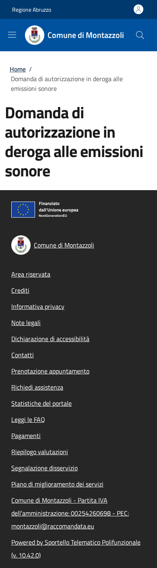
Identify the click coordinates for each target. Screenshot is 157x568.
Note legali (26, 322)
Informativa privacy (37, 306)
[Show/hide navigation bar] (12, 34)
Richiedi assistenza (37, 387)
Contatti (22, 355)
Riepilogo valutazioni (39, 452)
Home (18, 69)
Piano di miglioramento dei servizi (57, 484)
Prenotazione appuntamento (50, 371)
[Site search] (140, 35)
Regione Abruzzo (31, 9)
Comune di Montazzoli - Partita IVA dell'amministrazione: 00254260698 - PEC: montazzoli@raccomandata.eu (70, 513)
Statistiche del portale (41, 403)
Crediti (20, 290)
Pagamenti (26, 435)
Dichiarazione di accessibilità (50, 339)
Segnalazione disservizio (44, 468)
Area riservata (30, 274)
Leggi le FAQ (28, 419)
